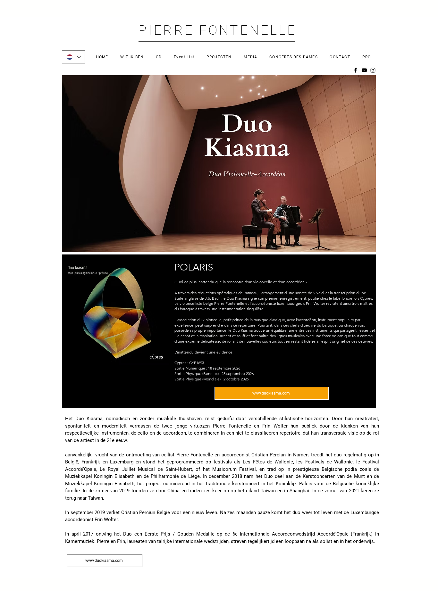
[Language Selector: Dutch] (73, 56)
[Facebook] (355, 70)
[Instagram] (373, 70)
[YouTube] (364, 70)
